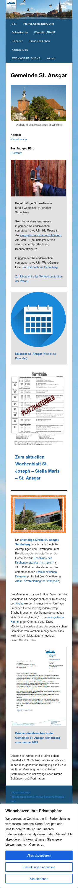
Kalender (17, 41)
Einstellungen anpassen (39, 867)
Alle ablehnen (39, 879)
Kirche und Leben (39, 41)
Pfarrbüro (16, 153)
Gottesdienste (20, 32)
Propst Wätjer (19, 139)
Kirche (19, 603)
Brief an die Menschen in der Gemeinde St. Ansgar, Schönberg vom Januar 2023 (37, 737)
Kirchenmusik (20, 49)
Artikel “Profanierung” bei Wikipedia (37, 581)
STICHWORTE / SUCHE (26, 58)
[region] (39, 846)
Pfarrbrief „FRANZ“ (45, 32)
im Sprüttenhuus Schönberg (40, 267)
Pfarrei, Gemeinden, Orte (38, 24)
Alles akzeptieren (39, 855)
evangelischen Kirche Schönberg (40, 235)
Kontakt (51, 58)
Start (14, 23)
